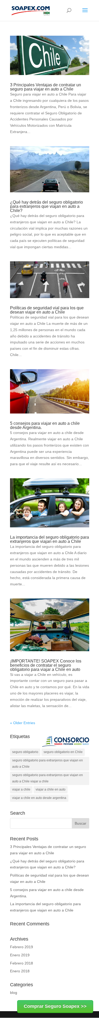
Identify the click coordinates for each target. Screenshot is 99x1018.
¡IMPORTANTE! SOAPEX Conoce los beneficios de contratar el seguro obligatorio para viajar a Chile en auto (45, 665)
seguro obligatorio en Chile (63, 752)
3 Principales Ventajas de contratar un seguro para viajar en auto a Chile (45, 87)
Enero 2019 (20, 955)
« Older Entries (22, 723)
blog (13, 992)
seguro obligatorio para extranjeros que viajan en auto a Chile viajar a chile (47, 778)
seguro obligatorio (25, 752)
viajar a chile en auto (50, 789)
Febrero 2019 (21, 947)
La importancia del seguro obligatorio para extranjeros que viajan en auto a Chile (49, 539)
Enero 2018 (20, 971)
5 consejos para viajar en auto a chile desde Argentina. (45, 425)
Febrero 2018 (21, 963)
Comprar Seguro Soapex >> (55, 1006)
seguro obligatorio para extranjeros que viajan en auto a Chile (47, 763)
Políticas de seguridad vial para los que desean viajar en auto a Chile (47, 310)
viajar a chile (21, 789)
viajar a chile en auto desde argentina (39, 798)
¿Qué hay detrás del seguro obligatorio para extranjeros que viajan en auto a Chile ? (46, 206)
